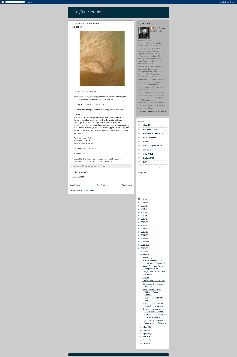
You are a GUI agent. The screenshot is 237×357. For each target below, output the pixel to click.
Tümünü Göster (163, 168)
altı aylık (146, 125)
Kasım (146, 258)
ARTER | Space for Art (152, 146)
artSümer (147, 150)
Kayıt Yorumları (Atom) (85, 190)
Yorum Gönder (78, 177)
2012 (143, 242)
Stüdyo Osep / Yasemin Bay (154, 281)
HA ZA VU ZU (148, 158)
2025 (143, 206)
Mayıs (146, 340)
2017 (143, 225)
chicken (146, 278)
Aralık (145, 254)
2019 (143, 219)
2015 (143, 232)
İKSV (145, 162)
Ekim (145, 327)
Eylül (145, 330)
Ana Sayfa (101, 185)
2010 (143, 248)
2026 (143, 203)
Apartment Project (151, 129)
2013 (143, 239)
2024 (143, 209)
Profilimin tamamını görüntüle (153, 111)
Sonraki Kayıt (75, 185)
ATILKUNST (148, 154)
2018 (143, 222)
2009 (143, 252)
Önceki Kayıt (127, 185)
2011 (143, 245)
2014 (143, 235)
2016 (143, 229)
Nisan (145, 343)
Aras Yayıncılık (149, 138)
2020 (143, 216)
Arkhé (145, 142)
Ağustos (146, 334)
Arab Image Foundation (153, 133)
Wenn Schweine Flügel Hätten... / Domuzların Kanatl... (152, 292)
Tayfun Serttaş (87, 12)
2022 (143, 212)
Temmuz (146, 337)
